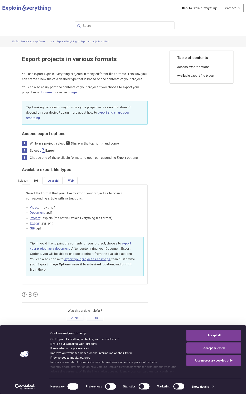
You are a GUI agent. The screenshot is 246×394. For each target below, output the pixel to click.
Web (71, 180)
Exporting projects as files (95, 41)
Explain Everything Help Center (29, 41)
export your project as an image (87, 259)
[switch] (110, 386)
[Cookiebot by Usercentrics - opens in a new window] (25, 386)
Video (34, 207)
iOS (36, 180)
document (47, 92)
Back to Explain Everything (199, 8)
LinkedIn (35, 294)
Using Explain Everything (63, 41)
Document (37, 212)
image (72, 92)
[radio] (74, 318)
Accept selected (214, 347)
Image (34, 223)
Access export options (193, 67)
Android (53, 180)
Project (35, 218)
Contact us (232, 8)
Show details (200, 386)
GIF (32, 228)
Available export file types (195, 75)
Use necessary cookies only (214, 360)
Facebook (24, 294)
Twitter (29, 294)
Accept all (214, 335)
